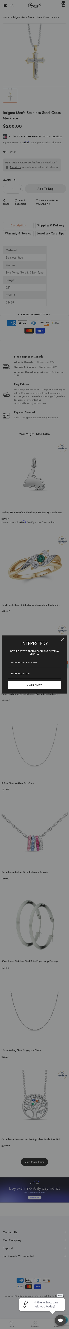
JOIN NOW (34, 685)
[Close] (62, 639)
